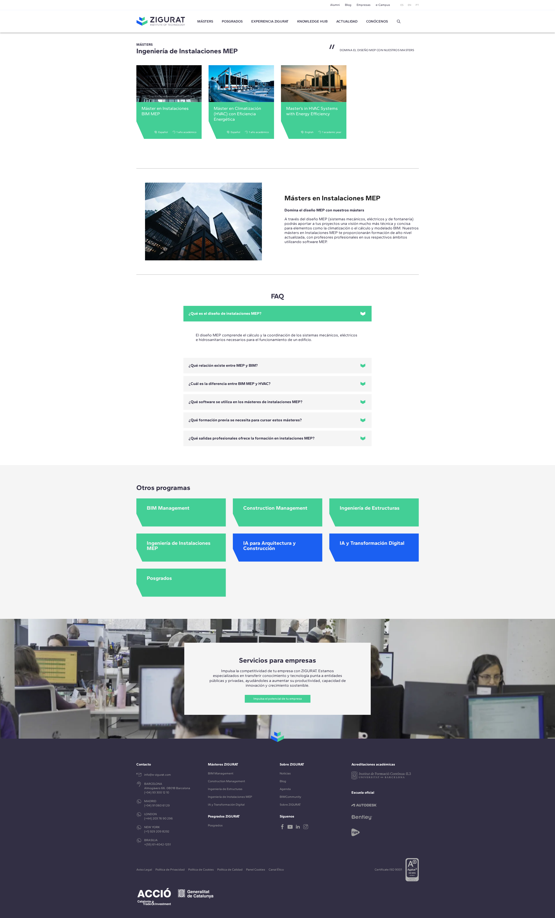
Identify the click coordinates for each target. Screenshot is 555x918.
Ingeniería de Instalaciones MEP (230, 797)
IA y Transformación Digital (226, 804)
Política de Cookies (201, 869)
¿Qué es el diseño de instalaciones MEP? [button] (225, 313)
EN (409, 4)
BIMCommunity (290, 797)
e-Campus (383, 5)
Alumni (335, 5)
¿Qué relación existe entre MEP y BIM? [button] (223, 365)
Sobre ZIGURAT (290, 804)
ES (401, 4)
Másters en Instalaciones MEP (332, 198)
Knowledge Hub (312, 21)
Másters (205, 21)
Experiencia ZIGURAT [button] (270, 21)
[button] (399, 21)
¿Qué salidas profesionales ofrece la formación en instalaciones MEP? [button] (252, 438)
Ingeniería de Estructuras (225, 789)
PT (417, 4)
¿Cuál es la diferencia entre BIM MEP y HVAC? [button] (230, 383)
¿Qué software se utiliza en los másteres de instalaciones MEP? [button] (245, 401)
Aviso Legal (144, 869)
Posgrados (232, 21)
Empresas (364, 5)
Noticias (285, 773)
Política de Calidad (230, 869)
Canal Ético (276, 869)
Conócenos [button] (377, 21)
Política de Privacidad (170, 869)
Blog (348, 5)
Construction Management (226, 781)
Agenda (285, 789)
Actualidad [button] (346, 21)
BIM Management (220, 773)
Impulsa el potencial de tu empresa (277, 699)
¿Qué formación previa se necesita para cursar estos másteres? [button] (245, 420)
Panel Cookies (255, 869)
